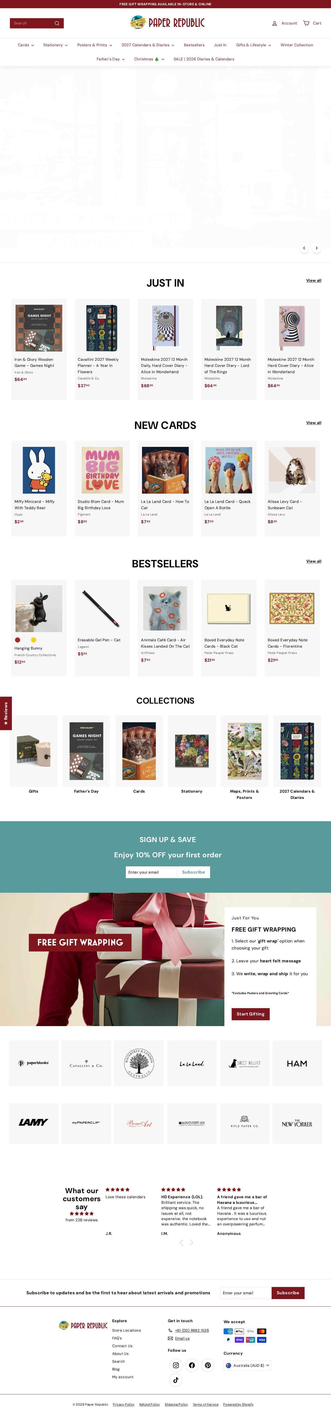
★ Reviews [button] (6, 713)
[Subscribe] (148, 725)
